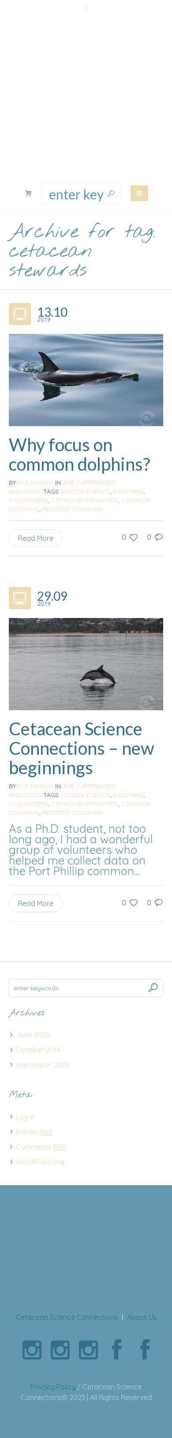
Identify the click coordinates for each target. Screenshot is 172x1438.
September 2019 (42, 1064)
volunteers (29, 500)
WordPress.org (40, 1161)
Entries (34, 1131)
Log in (25, 1116)
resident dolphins (72, 509)
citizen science (85, 491)
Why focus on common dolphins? (79, 454)
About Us (142, 1317)
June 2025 (33, 1034)
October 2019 (38, 1049)
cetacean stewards (85, 500)
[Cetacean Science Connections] (86, 98)
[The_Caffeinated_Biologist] (88, 1350)
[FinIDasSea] (60, 1350)
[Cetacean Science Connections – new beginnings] (86, 663)
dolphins (128, 491)
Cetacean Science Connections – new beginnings (81, 748)
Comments (41, 1146)
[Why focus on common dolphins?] (86, 378)
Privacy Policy (53, 1386)
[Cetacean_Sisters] (32, 1350)
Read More (35, 538)
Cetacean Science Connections (67, 1317)
